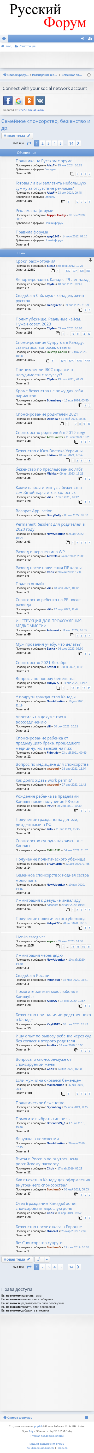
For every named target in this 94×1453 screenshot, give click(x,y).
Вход (8, 46)
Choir (50, 572)
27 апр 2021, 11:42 (74, 784)
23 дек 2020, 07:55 (78, 863)
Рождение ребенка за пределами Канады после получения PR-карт (48, 798)
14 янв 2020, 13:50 (71, 1045)
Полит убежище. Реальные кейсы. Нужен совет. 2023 (48, 321)
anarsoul (53, 768)
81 (89, 946)
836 (68, 271)
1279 (71, 361)
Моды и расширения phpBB (47, 1443)
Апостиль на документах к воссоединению (41, 719)
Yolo (50, 829)
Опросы (50, 196)
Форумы (5, 39)
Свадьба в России (33, 975)
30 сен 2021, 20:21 (66, 726)
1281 (87, 361)
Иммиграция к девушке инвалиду (48, 900)
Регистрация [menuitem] (91, 39)
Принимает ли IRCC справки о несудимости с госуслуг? (44, 372)
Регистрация (27, 46)
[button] (29, 143)
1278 (63, 361)
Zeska (51, 648)
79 (78, 946)
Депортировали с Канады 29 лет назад (53, 279)
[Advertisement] (48, 59)
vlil (49, 497)
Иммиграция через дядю (39, 955)
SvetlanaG (54, 1189)
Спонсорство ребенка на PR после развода (48, 602)
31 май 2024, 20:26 (73, 418)
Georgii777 (54, 305)
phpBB (38, 1426)
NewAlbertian (56, 533)
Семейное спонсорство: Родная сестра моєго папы (52, 877)
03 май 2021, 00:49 (74, 752)
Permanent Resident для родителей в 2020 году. (50, 526)
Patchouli (53, 979)
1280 (79, 361)
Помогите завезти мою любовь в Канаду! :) (47, 994)
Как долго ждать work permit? (44, 780)
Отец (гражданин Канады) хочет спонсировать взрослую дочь (46, 1206)
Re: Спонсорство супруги (39, 1242)
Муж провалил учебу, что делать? (48, 644)
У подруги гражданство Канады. (46, 696)
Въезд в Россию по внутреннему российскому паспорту (47, 1161)
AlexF (51, 165)
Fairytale (52, 752)
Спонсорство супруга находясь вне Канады (49, 843)
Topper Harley (56, 215)
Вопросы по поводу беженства (45, 678)
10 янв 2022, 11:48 (71, 666)
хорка (51, 941)
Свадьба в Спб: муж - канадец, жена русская (50, 298)
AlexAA (52, 1000)
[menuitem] (40, 1448)
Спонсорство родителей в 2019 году (50, 432)
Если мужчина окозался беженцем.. (50, 1080)
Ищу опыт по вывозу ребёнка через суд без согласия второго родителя (53, 1038)
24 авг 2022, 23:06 (72, 556)
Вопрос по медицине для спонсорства (52, 764)
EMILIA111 (54, 850)
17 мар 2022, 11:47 (66, 609)
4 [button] (55, 143)
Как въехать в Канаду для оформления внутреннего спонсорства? (53, 1182)
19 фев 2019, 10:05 (76, 1247)
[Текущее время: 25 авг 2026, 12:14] (89, 75)
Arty (31, 1431)
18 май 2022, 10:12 (66, 588)
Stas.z (51, 265)
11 (78, 333)
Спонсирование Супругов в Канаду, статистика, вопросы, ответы (50, 345)
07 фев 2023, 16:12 (66, 497)
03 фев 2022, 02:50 (70, 648)
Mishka (51, 473)
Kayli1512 (53, 1024)
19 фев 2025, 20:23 (70, 379)
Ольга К (52, 1231)
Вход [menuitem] (83, 39)
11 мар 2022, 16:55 (74, 630)
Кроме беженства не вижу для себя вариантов (49, 393)
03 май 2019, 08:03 (76, 1189)
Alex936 (52, 556)
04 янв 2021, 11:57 (76, 850)
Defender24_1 (56, 1123)
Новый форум (54, 223)
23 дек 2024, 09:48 (70, 192)
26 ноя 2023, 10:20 (78, 437)
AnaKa (51, 1045)
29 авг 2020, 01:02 (73, 904)
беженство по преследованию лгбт (49, 469)
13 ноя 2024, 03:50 (76, 400)
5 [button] (61, 143)
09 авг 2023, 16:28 (71, 473)
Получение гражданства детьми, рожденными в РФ (47, 822)
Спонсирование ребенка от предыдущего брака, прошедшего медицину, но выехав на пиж (48, 743)
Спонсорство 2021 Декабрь (42, 662)
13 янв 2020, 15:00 (69, 1068)
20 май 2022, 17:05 (69, 572)
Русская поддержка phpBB (47, 1435)
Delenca (52, 418)
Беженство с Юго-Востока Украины (49, 450)
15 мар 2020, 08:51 (75, 979)
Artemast (53, 630)
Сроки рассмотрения (35, 261)
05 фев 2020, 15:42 (75, 1024)
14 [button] (71, 143)
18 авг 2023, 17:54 (71, 455)
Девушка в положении (37, 1138)
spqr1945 (53, 236)
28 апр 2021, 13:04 (74, 768)
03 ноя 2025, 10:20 (70, 328)
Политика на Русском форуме (44, 160)
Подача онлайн (30, 583)
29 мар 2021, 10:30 (69, 805)
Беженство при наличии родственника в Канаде (53, 1017)
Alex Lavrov (55, 437)
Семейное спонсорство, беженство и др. (45, 125)
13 (89, 333)
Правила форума (32, 232)
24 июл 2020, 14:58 (70, 941)
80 (83, 946)
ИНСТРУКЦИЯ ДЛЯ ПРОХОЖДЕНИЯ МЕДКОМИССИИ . (49, 623)
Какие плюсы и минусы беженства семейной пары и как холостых (49, 490)
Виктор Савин (57, 351)
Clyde (51, 284)
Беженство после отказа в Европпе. (49, 1226)
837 (75, 271)
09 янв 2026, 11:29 (77, 305)
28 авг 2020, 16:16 (74, 923)
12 (83, 333)
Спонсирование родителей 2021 (47, 414)
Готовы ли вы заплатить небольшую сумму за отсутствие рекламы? (51, 185)
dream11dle (54, 863)
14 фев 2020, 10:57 (72, 1000)
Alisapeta (52, 904)
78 (72, 946)
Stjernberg (54, 400)
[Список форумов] (47, 17)
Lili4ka (51, 455)
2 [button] (43, 143)
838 (82, 271)
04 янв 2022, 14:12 (75, 682)
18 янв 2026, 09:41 (70, 284)
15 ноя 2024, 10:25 (70, 165)
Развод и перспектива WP (40, 551)
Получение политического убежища (50, 859)
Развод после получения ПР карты (49, 567)
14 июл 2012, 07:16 (74, 236)
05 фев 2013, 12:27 (70, 265)
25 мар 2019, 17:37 (73, 1231)
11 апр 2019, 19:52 (69, 1213)
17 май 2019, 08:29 (69, 1168)
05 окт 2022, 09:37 (76, 515)
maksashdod (55, 1084)
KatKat (51, 666)
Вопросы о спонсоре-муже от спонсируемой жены (43, 1062)
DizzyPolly (54, 515)
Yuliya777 (53, 682)
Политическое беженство (40, 1102)
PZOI (50, 805)
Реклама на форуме (34, 210)
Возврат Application (34, 510)
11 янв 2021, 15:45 (68, 829)
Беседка (50, 169)
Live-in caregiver (30, 936)
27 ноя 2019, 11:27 (76, 1107)
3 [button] (49, 143)
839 (88, 271)
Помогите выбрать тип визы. (44, 1118)
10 (72, 333)
